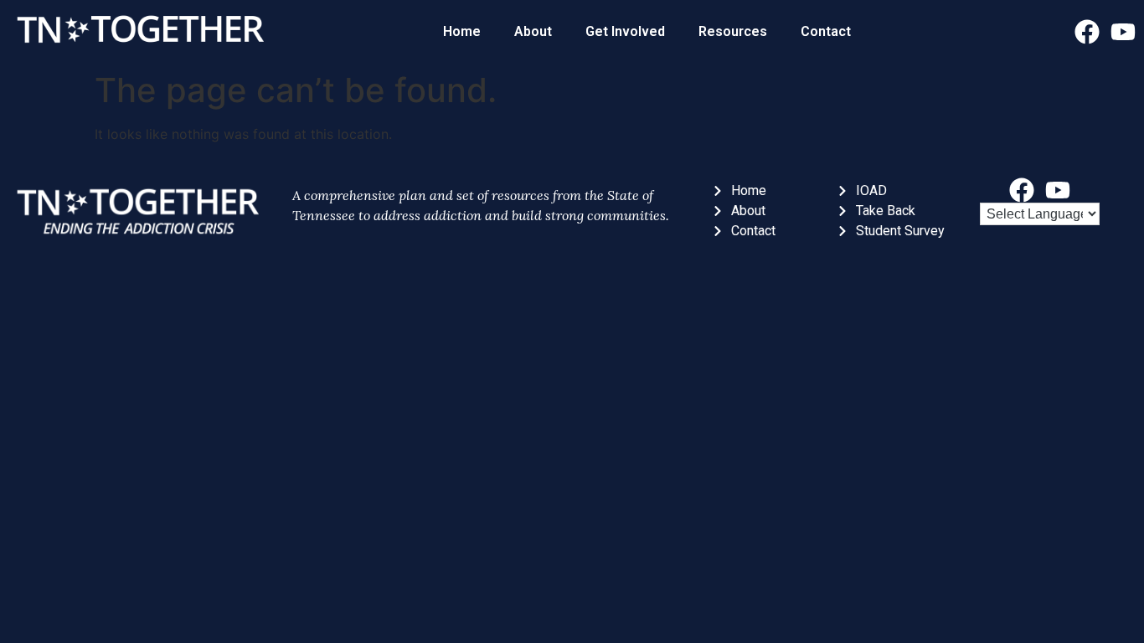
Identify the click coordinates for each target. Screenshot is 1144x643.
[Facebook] (1087, 31)
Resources (732, 31)
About (533, 31)
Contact (826, 31)
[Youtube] (1123, 31)
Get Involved (625, 31)
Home (462, 31)
